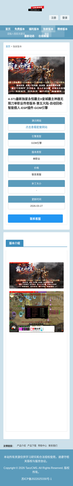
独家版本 (48, 29)
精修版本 (62, 29)
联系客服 (35, 219)
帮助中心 (42, 445)
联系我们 (53, 445)
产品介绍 (21, 445)
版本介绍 (14, 243)
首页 (8, 29)
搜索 (46, 34)
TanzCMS (31, 468)
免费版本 (20, 29)
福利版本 (34, 29)
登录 (64, 17)
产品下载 (32, 445)
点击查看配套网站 (36, 127)
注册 (53, 17)
